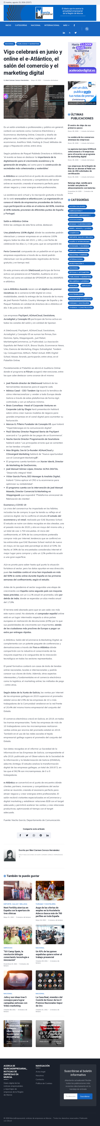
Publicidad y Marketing (28, 44)
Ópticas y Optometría (79, 272)
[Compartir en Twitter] (27, 835)
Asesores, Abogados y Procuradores (79, 215)
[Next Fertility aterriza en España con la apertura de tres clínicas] (18, 890)
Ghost (9, 1121)
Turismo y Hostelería (46, 904)
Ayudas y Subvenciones (80, 224)
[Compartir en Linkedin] (47, 835)
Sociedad (73, 290)
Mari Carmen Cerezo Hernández (17, 80)
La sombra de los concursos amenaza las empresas (81, 138)
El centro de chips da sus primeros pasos (79, 126)
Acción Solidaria (77, 206)
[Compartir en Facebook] (20, 835)
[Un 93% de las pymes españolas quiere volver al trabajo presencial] (50, 934)
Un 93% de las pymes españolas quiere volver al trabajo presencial (49, 954)
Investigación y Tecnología (76, 264)
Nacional (36, 25)
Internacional (52, 25)
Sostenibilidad (76, 294)
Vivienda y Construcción (80, 307)
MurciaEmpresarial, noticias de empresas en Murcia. (31, 1118)
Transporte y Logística (80, 299)
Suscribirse (85, 1096)
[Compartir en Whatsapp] (33, 835)
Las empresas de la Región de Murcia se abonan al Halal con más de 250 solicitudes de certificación (82, 170)
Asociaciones (75, 220)
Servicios (8, 948)
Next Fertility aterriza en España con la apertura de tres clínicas (17, 910)
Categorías (21, 25)
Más (65, 25)
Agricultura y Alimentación (75, 211)
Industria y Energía (78, 255)
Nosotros (40, 1075)
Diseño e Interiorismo (79, 241)
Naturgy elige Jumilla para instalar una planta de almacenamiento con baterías (81, 185)
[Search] (87, 29)
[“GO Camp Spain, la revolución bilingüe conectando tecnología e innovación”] (18, 934)
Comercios (74, 233)
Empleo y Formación (78, 250)
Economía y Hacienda (79, 246)
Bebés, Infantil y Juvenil (80, 228)
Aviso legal (40, 1071)
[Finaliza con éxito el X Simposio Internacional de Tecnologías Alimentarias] (18, 1033)
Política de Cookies (44, 1083)
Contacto (40, 1079)
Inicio (8, 25)
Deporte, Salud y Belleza (15, 904)
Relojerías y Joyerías (79, 281)
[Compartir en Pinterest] (40, 835)
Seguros (73, 285)
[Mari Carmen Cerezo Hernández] (10, 860)
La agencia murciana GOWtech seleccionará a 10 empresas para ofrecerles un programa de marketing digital (82, 153)
